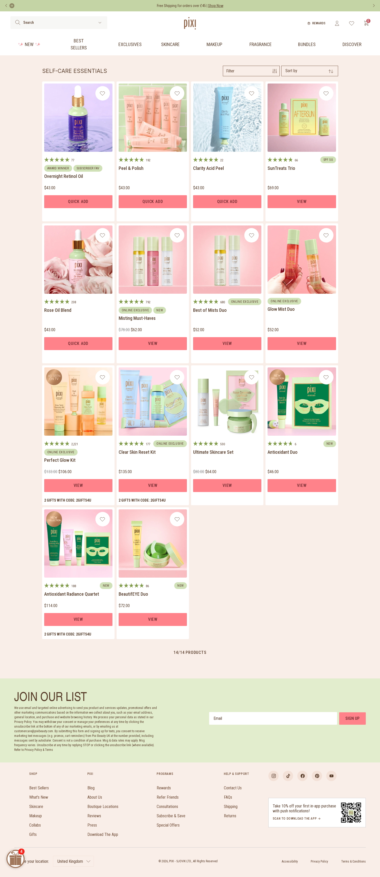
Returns (230, 815)
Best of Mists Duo (210, 310)
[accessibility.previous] (6, 5)
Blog (91, 787)
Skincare (170, 44)
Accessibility (290, 861)
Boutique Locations (102, 806)
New (29, 44)
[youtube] (331, 776)
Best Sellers (79, 44)
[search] (17, 22)
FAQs (228, 797)
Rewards (318, 23)
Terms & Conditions (353, 861)
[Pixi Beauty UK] (190, 23)
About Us (94, 797)
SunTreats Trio (281, 168)
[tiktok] (288, 776)
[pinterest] (317, 776)
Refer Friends (168, 797)
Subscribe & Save (171, 815)
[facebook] (302, 776)
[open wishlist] (351, 23)
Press (92, 825)
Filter (230, 71)
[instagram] (273, 776)
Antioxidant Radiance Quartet (71, 594)
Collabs (35, 825)
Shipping (231, 806)
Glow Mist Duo (281, 309)
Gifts (33, 834)
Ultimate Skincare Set (213, 452)
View (301, 201)
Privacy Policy (319, 861)
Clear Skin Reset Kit (137, 452)
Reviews (94, 815)
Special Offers (168, 825)
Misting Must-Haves (137, 318)
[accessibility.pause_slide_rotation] (12, 6)
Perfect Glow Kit (59, 460)
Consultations (167, 806)
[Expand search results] (100, 22)
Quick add (78, 201)
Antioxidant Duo (283, 452)
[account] (337, 23)
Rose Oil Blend (57, 310)
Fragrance (260, 44)
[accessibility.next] (373, 5)
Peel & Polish (131, 168)
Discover (352, 44)
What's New (38, 797)
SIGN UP (352, 718)
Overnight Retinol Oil (63, 176)
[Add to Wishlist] (102, 93)
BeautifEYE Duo (133, 594)
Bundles (307, 44)
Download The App (102, 834)
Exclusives (130, 44)
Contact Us (233, 787)
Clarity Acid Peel (208, 168)
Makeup (214, 44)
